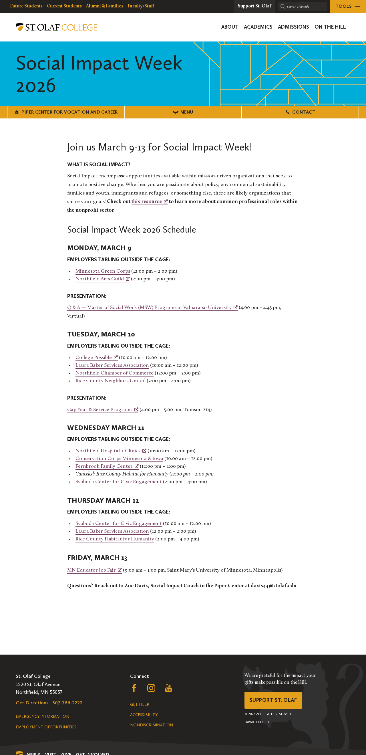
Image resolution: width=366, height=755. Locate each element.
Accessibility (144, 714)
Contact (303, 112)
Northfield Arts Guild (99, 279)
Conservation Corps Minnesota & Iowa (119, 458)
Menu (186, 112)
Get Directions (32, 702)
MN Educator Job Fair (91, 570)
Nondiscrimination (151, 725)
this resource (147, 202)
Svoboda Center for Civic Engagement (118, 482)
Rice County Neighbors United (110, 381)
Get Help (139, 704)
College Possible (93, 357)
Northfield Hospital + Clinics (107, 451)
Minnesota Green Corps (102, 271)
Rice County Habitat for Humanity (114, 539)
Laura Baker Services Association (112, 365)
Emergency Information (42, 716)
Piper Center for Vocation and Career (69, 112)
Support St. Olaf (273, 700)
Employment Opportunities (46, 727)
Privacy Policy (257, 722)
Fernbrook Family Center (104, 466)
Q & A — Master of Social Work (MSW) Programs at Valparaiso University (149, 307)
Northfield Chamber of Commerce (114, 373)
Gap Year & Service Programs (99, 410)
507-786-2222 (67, 702)
